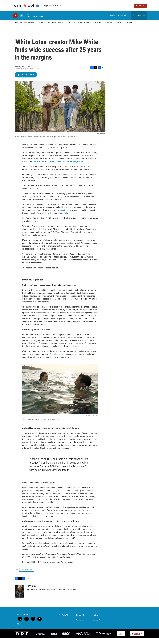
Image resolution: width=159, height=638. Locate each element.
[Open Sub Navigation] (35, 22)
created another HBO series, (65, 161)
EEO (60, 620)
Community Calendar (103, 22)
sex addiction (64, 210)
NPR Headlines (27, 569)
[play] (15, 15)
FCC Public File (63, 615)
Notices (95, 615)
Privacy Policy (80, 620)
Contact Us (96, 620)
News (41, 22)
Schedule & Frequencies (23, 22)
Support (131, 22)
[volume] (21, 15)
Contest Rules (80, 615)
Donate (141, 6)
